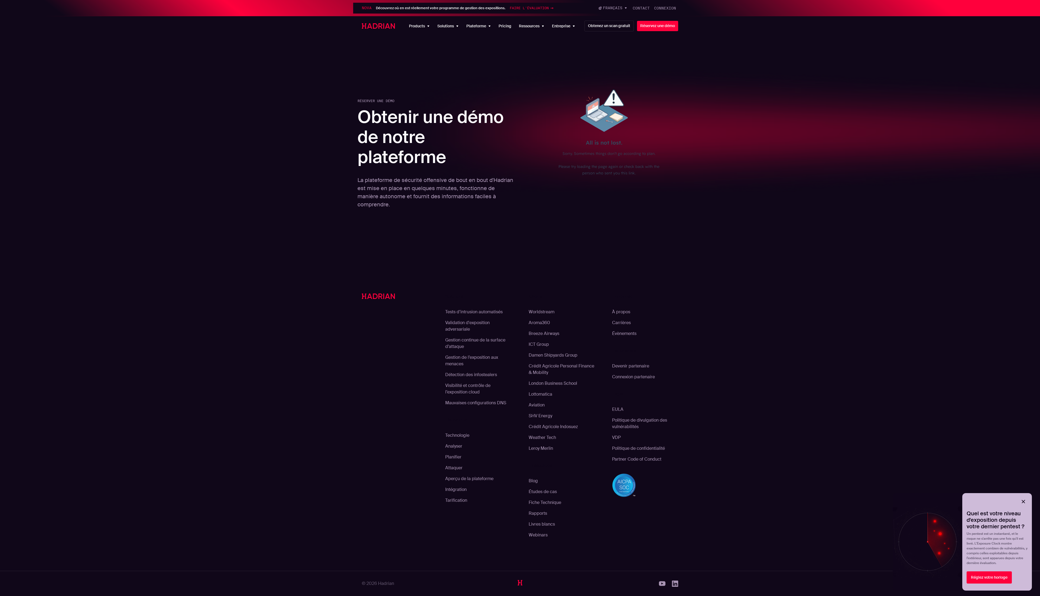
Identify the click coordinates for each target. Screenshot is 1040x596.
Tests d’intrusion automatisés (474, 312)
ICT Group (539, 344)
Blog (533, 481)
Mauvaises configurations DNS (475, 403)
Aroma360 (539, 322)
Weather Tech (542, 437)
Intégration (456, 489)
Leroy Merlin (541, 448)
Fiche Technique (545, 502)
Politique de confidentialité (638, 448)
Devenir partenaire (630, 366)
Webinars (538, 535)
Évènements (624, 333)
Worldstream (541, 312)
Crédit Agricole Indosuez (553, 426)
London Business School (553, 383)
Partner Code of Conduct (636, 459)
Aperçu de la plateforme (469, 478)
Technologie (457, 435)
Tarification (456, 500)
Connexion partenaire (633, 377)
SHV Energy (540, 416)
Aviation (537, 405)
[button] (613, 8)
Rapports (538, 513)
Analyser (453, 446)
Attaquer (454, 468)
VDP (616, 437)
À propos (621, 312)
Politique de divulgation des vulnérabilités (639, 423)
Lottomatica (540, 394)
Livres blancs (542, 524)
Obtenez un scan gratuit (609, 25)
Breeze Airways (544, 333)
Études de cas (543, 491)
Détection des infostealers (471, 374)
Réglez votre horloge (989, 577)
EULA (617, 409)
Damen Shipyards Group (553, 355)
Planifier (453, 457)
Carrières (621, 322)
